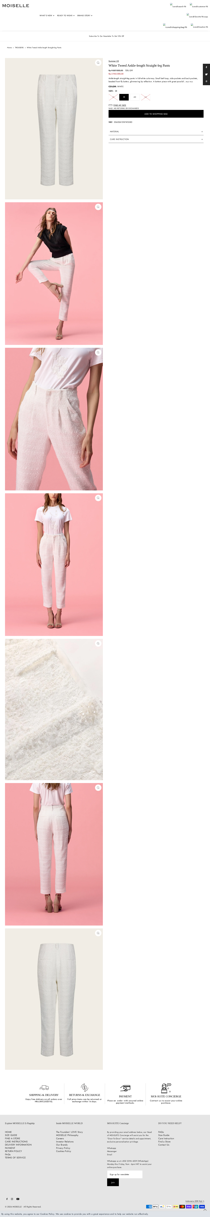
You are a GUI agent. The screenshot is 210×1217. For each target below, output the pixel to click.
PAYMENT (125, 1096)
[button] (156, 105)
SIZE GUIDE (11, 1135)
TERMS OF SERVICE (15, 1157)
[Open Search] (178, 5)
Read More (189, 82)
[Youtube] (17, 1199)
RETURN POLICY (13, 1151)
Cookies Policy (63, 1151)
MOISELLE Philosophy (67, 1135)
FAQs (7, 1154)
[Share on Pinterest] (206, 81)
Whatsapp (111, 1148)
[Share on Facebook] (206, 67)
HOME (8, 1132)
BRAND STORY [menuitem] (83, 15)
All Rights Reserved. (32, 1206)
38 (124, 97)
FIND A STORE (12, 1138)
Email (109, 1154)
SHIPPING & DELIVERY (44, 1095)
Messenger (112, 1151)
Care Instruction (166, 1138)
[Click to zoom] (98, 62)
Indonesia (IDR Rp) (194, 1201)
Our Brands (62, 1144)
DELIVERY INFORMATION (18, 1144)
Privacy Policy (63, 1148)
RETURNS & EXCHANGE (84, 1095)
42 (145, 97)
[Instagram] (12, 1199)
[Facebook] (7, 1199)
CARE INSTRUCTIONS (16, 1141)
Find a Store (164, 1141)
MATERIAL (114, 131)
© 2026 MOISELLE (13, 1206)
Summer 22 (114, 61)
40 (135, 97)
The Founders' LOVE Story (69, 1132)
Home (9, 47)
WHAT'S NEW (46, 15)
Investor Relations (65, 1141)
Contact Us (163, 1144)
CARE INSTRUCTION (119, 139)
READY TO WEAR (64, 15)
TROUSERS (19, 47)
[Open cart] (175, 24)
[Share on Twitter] (206, 74)
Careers (60, 1138)
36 (113, 97)
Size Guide (163, 1135)
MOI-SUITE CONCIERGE (166, 1096)
